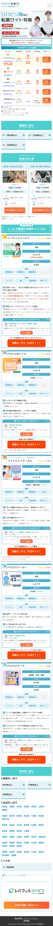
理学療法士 (7, 784)
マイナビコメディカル (8, 85)
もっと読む (26, 333)
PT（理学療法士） (10, 135)
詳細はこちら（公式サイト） (26, 342)
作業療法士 (33, 784)
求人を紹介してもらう (14, 210)
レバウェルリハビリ (8, 61)
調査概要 (26, 921)
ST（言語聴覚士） (10, 144)
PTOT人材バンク (8, 75)
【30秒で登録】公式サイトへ (26, 905)
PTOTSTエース (8, 102)
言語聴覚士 (7, 794)
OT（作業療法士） (36, 135)
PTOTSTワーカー (8, 94)
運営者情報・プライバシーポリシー (26, 918)
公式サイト (46, 59)
